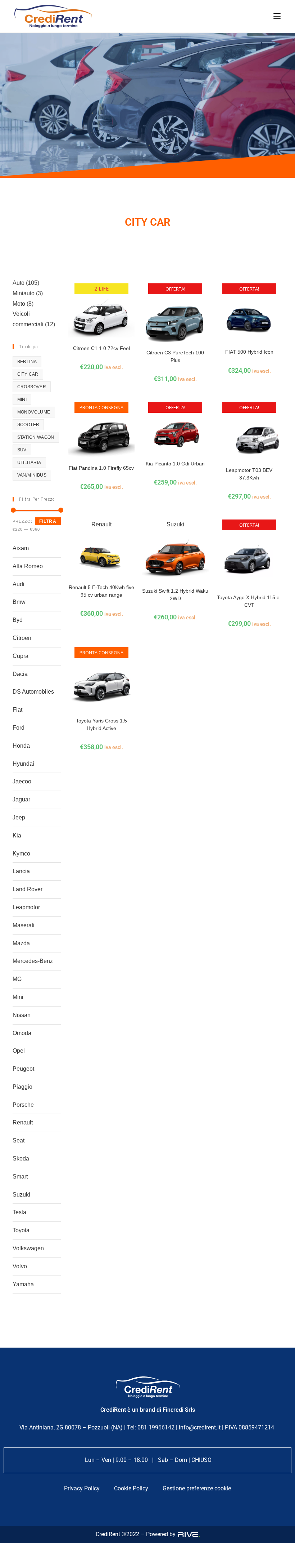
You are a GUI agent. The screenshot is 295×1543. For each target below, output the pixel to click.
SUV (22, 449)
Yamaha (23, 1284)
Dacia (20, 674)
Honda (21, 746)
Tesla (19, 1212)
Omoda (22, 1033)
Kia (17, 835)
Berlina (27, 361)
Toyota (21, 1230)
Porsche (23, 1105)
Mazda (21, 943)
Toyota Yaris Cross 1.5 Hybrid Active (101, 724)
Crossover (31, 386)
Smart (20, 1176)
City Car (27, 374)
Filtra (47, 521)
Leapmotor (26, 907)
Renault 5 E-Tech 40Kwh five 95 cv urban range (101, 591)
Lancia (21, 871)
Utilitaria (29, 462)
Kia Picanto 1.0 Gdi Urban (175, 464)
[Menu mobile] (277, 16)
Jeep (19, 817)
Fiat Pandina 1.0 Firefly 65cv (101, 468)
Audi (18, 584)
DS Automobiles (33, 692)
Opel (19, 1051)
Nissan (22, 1015)
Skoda (21, 1158)
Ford (18, 728)
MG (17, 979)
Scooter (28, 424)
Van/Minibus (31, 475)
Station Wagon (35, 437)
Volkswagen (28, 1248)
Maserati (24, 925)
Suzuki (21, 1194)
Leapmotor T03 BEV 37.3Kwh (249, 474)
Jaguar (21, 799)
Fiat (17, 710)
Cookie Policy (131, 1488)
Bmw (19, 602)
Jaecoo (22, 781)
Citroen (22, 638)
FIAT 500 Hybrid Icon (249, 352)
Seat (18, 1140)
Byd (18, 620)
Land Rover (27, 889)
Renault (23, 1122)
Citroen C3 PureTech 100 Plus (175, 356)
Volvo (20, 1266)
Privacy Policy (82, 1488)
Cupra (20, 656)
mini (22, 399)
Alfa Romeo (28, 566)
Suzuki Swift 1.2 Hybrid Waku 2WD (175, 594)
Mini (18, 997)
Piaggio (22, 1087)
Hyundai (23, 764)
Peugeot (23, 1069)
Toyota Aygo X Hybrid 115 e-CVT (249, 601)
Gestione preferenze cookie (197, 1488)
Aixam (21, 548)
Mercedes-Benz (33, 961)
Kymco (21, 853)
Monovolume (33, 412)
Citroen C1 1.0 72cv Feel (101, 348)
